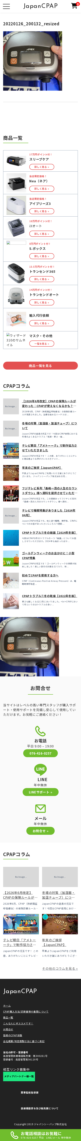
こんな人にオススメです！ (18, 1023)
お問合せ (8, 1029)
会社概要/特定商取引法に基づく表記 (24, 1041)
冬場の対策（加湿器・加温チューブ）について (58, 897)
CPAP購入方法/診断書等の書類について (26, 1011)
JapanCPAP (40, 6)
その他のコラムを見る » (60, 968)
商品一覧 (8, 1017)
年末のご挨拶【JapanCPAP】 (42, 468)
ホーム (7, 1005)
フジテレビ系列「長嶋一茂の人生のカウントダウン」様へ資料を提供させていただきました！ (49, 493)
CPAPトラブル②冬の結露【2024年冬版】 (49, 532)
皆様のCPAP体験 (12, 1035)
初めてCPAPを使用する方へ (40, 575)
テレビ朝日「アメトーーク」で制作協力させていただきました (19, 945)
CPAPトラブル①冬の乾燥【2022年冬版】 (49, 596)
